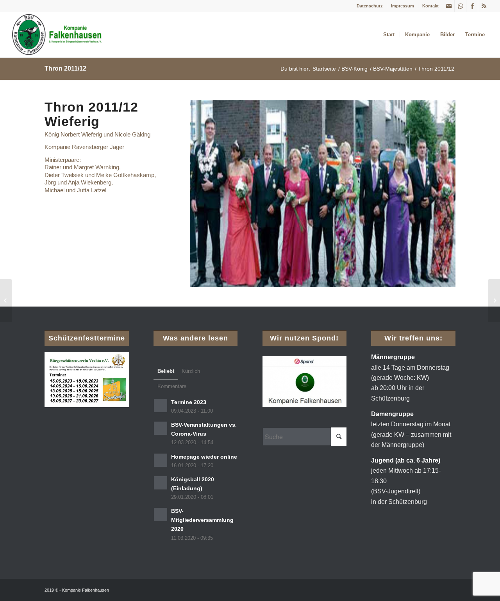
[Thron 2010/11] (6, 300)
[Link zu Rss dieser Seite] (484, 6)
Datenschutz (370, 6)
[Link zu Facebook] (472, 6)
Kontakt (430, 6)
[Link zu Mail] (448, 6)
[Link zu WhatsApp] (460, 6)
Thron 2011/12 (65, 68)
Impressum (402, 6)
